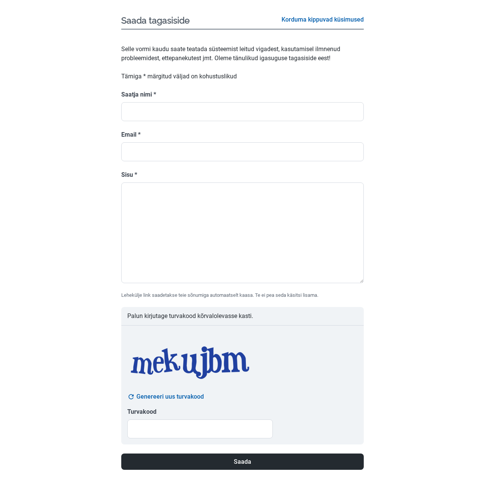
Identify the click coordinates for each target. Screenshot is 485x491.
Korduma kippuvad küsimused (323, 19)
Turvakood (141, 411)
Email (131, 134)
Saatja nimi (138, 94)
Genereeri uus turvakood (170, 396)
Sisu (129, 174)
